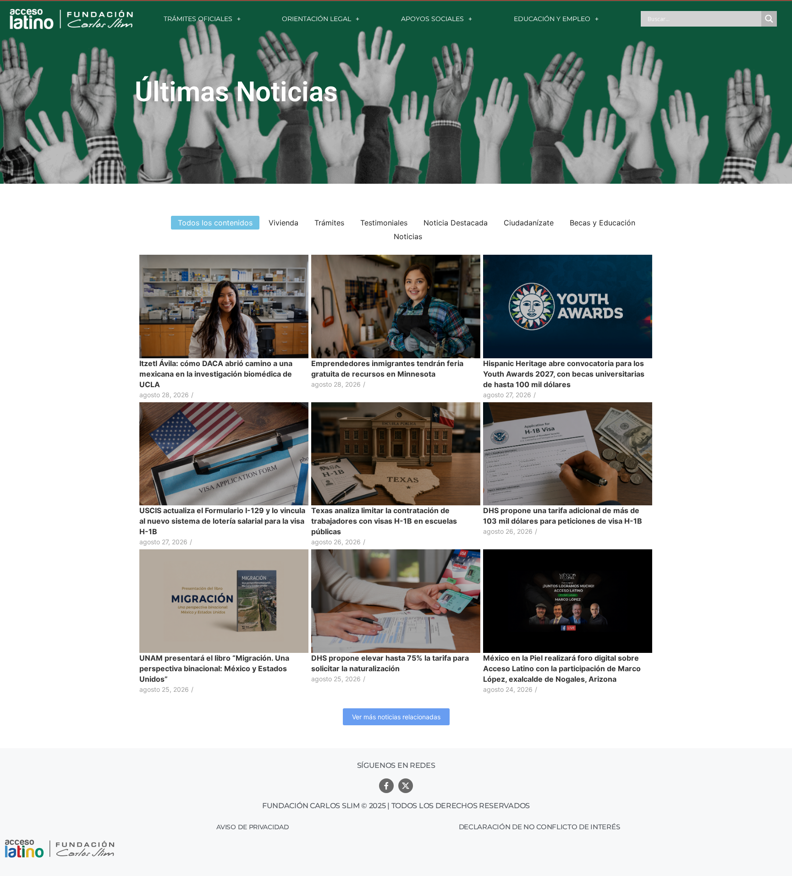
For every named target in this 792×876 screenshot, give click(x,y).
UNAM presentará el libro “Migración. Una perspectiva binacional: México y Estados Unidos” (214, 668)
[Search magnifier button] (769, 19)
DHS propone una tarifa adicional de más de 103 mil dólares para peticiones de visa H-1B (562, 516)
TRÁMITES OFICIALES (198, 19)
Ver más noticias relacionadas (396, 717)
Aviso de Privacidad (252, 827)
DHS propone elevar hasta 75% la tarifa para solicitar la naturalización (390, 663)
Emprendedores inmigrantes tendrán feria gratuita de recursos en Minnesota (387, 368)
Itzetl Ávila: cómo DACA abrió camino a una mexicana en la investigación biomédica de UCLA (215, 374)
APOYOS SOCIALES (432, 19)
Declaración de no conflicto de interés (539, 826)
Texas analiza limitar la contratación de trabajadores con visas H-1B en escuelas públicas (384, 521)
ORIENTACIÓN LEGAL (316, 19)
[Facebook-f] (386, 785)
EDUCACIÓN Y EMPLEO (552, 19)
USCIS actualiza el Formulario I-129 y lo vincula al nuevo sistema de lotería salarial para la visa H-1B (222, 521)
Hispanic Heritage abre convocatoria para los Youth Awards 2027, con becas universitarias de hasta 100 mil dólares (563, 374)
